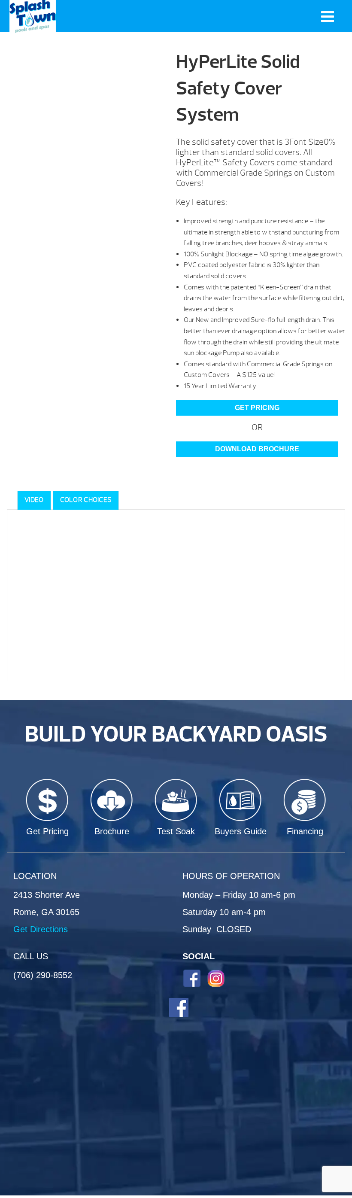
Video (34, 500)
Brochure (111, 831)
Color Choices (86, 500)
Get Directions (40, 929)
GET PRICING (257, 407)
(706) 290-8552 (42, 975)
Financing (305, 831)
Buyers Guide (241, 831)
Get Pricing (47, 831)
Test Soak (176, 831)
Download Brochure (257, 449)
